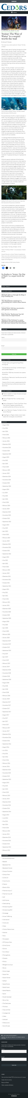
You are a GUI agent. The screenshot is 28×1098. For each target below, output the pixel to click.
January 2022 (6, 573)
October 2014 (6, 808)
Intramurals (6, 922)
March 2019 (6, 660)
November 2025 (7, 447)
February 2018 (6, 695)
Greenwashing (6, 903)
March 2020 (6, 631)
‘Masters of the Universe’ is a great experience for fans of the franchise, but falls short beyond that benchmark (13, 321)
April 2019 (5, 657)
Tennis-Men (6, 1000)
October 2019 (6, 647)
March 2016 (6, 760)
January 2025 (6, 473)
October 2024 (6, 483)
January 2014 (6, 834)
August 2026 (6, 425)
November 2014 (7, 805)
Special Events (6, 984)
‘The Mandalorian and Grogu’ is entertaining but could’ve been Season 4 (13, 302)
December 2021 (7, 576)
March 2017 (6, 724)
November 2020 (7, 611)
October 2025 (6, 450)
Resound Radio (5, 1082)
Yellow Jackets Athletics (7, 1085)
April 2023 (5, 531)
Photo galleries (6, 955)
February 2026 (6, 437)
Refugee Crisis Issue (8, 964)
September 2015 (7, 779)
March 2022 (6, 566)
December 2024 (7, 476)
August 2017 (6, 715)
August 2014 (6, 814)
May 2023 (5, 528)
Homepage (5, 913)
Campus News (6, 874)
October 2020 (6, 615)
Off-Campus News (7, 942)
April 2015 (5, 789)
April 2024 (5, 499)
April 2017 (5, 721)
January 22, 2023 (14, 30)
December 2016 (7, 734)
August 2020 (6, 621)
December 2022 (7, 544)
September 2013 (7, 847)
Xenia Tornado (6, 1026)
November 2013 (7, 840)
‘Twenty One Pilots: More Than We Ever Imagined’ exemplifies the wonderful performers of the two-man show (14, 405)
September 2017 (7, 711)
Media (4, 926)
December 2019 (7, 640)
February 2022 (6, 570)
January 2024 (6, 508)
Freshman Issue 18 (7, 893)
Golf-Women (6, 900)
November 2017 (7, 705)
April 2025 (5, 463)
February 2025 (6, 470)
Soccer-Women (6, 977)
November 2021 (7, 579)
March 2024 (6, 502)
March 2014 (6, 827)
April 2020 (5, 628)
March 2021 (6, 599)
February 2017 (6, 727)
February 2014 (6, 831)
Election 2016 (6, 887)
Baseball (5, 861)
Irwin (4, 410)
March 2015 (6, 792)
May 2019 (5, 653)
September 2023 (7, 521)
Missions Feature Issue (8, 929)
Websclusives (6, 1022)
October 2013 (6, 843)
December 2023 (7, 512)
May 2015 (5, 785)
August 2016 (6, 747)
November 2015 (7, 773)
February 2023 (6, 537)
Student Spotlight (7, 997)
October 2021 (6, 582)
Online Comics (6, 945)
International (6, 919)
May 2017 (5, 718)
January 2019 (6, 666)
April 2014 (5, 824)
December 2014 (7, 802)
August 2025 (6, 457)
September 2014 (7, 811)
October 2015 (6, 776)
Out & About (6, 951)
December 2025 (7, 444)
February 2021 (6, 602)
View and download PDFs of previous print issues (13, 1077)
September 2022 (7, 553)
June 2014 (5, 818)
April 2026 (5, 431)
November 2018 (7, 673)
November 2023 (7, 515)
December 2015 (7, 769)
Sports (4, 993)
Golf (4, 897)
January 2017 (6, 731)
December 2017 (7, 702)
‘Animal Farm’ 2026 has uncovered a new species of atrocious (12, 309)
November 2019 (7, 644)
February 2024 (6, 505)
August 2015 (6, 782)
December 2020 (7, 608)
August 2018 (6, 682)
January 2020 (6, 637)
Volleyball (5, 1019)
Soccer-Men (6, 974)
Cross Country (6, 881)
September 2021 (7, 586)
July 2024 (5, 492)
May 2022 (5, 560)
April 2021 (5, 595)
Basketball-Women (7, 868)
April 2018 (5, 689)
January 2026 (6, 441)
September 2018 (7, 679)
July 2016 (5, 750)
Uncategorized (6, 1013)
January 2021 (6, 605)
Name (2, 337)
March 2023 (6, 534)
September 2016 (7, 744)
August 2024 (6, 489)
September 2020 (7, 618)
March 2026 (6, 434)
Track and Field (6, 1009)
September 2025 (7, 454)
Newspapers (6, 939)
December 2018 (7, 669)
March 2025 (6, 466)
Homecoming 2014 (7, 906)
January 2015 (6, 798)
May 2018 (5, 686)
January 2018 (6, 698)
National (5, 932)
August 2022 (6, 557)
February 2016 (6, 763)
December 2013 (7, 837)
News (4, 935)
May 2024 (5, 495)
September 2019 (7, 650)
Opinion (5, 948)
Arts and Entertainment (8, 858)
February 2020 (6, 634)
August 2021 (6, 589)
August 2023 (6, 524)
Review (4, 968)
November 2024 (7, 479)
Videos (4, 1016)
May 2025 (5, 460)
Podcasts (5, 958)
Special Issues (6, 987)
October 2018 (6, 676)
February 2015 (6, 795)
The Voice (5, 1006)
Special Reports (6, 990)
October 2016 (6, 740)
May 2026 (5, 428)
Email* (3, 345)
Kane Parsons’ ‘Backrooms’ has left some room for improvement (12, 315)
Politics (4, 961)
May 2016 (5, 753)
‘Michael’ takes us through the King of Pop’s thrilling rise (13, 295)
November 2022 (7, 547)
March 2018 (6, 692)
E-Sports (5, 884)
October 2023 (6, 518)
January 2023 (6, 541)
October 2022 (6, 550)
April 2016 (5, 756)
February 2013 (6, 850)
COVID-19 (5, 877)
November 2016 (7, 737)
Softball (5, 980)
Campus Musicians (7, 871)
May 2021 (5, 592)
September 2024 (7, 486)
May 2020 (5, 624)
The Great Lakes (7, 1003)
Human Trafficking (7, 916)
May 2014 (5, 821)
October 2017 (6, 708)
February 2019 (6, 663)
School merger (6, 971)
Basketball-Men (7, 864)
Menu (15, 12)
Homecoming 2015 (7, 910)
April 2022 (5, 563)
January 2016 (6, 766)
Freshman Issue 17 (7, 890)
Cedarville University (6, 1079)
